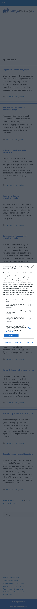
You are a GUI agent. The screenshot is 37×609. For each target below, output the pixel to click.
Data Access (18, 342)
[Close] (33, 267)
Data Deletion (8, 342)
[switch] (29, 305)
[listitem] (18, 300)
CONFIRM (11, 335)
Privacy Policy (29, 342)
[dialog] (18, 304)
